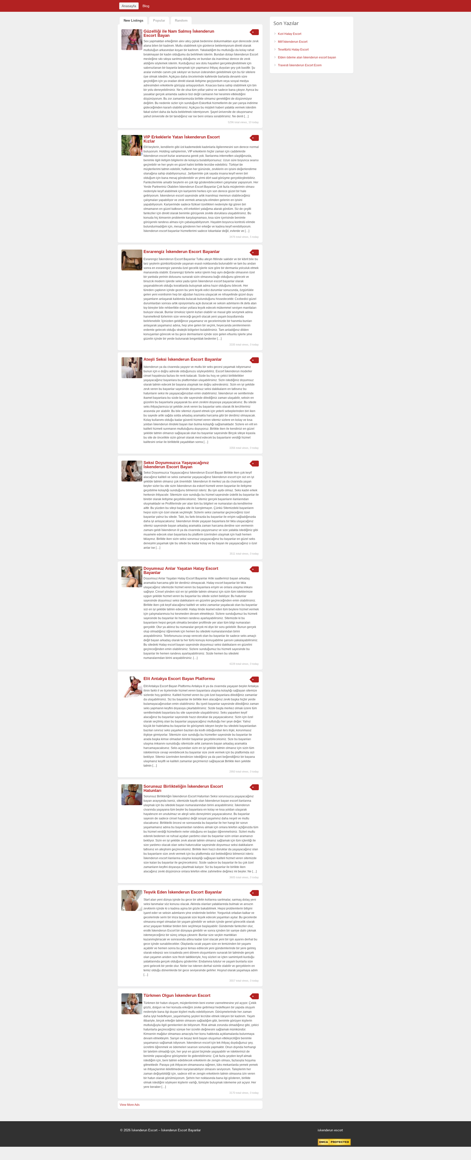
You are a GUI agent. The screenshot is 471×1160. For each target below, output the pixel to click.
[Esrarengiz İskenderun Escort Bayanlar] (131, 269)
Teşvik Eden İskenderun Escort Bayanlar (183, 892)
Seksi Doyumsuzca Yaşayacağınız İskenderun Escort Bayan (176, 464)
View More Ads (130, 1105)
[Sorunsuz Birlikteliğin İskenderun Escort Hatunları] (131, 804)
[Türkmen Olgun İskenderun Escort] (131, 1013)
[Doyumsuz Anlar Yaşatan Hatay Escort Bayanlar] (131, 586)
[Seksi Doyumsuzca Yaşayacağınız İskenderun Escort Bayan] (131, 480)
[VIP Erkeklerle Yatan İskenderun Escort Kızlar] (131, 155)
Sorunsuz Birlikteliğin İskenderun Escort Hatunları (183, 788)
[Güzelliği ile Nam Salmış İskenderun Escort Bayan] (131, 49)
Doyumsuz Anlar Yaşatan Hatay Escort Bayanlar (181, 570)
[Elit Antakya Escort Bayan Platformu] (131, 696)
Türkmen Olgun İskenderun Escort (177, 995)
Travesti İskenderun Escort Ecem (300, 65)
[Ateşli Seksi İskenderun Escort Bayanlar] (131, 377)
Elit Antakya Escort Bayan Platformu (179, 678)
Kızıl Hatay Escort (289, 34)
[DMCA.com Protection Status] (334, 1144)
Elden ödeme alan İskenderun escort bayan (307, 57)
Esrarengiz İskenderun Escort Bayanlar (182, 251)
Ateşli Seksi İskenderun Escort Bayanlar (183, 359)
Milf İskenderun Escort (292, 41)
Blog (146, 6)
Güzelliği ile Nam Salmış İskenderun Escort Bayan (179, 33)
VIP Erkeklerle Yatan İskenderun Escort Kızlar (182, 139)
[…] (246, 116)
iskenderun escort (330, 1130)
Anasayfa (129, 6)
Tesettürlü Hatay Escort (293, 49)
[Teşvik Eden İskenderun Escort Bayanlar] (131, 910)
